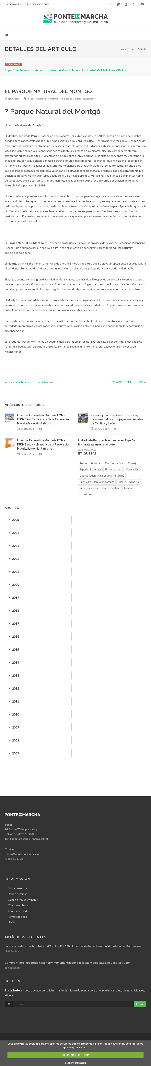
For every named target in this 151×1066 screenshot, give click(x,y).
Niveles (12, 922)
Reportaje (135, 481)
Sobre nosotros (17, 888)
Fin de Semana (113, 469)
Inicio (123, 48)
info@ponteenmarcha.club (24, 854)
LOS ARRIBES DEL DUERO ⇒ (128, 382)
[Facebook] (110, 4)
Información (56, 98)
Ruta (82, 488)
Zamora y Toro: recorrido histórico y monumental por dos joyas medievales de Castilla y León (67, 962)
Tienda (128, 488)
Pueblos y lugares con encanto (80, 98)
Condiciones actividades (23, 899)
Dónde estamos (17, 893)
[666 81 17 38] (134, 4)
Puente (122, 481)
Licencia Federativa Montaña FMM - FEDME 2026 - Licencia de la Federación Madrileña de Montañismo (73, 946)
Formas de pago (17, 916)
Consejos (133, 463)
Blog (132, 48)
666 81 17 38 (15, 858)
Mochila (119, 475)
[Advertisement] (112, 533)
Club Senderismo (114, 463)
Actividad (95, 463)
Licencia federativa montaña (96, 475)
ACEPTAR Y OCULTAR (75, 1055)
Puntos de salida (18, 911)
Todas (83, 463)
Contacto (14, 4)
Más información (75, 1062)
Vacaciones (86, 494)
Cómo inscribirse (18, 905)
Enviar (140, 1004)
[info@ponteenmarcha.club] (142, 4)
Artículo (142, 48)
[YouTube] (126, 4)
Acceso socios (39, 4)
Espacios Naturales (38, 98)
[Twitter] (118, 4)
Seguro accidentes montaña (104, 488)
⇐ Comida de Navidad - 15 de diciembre (29, 382)
